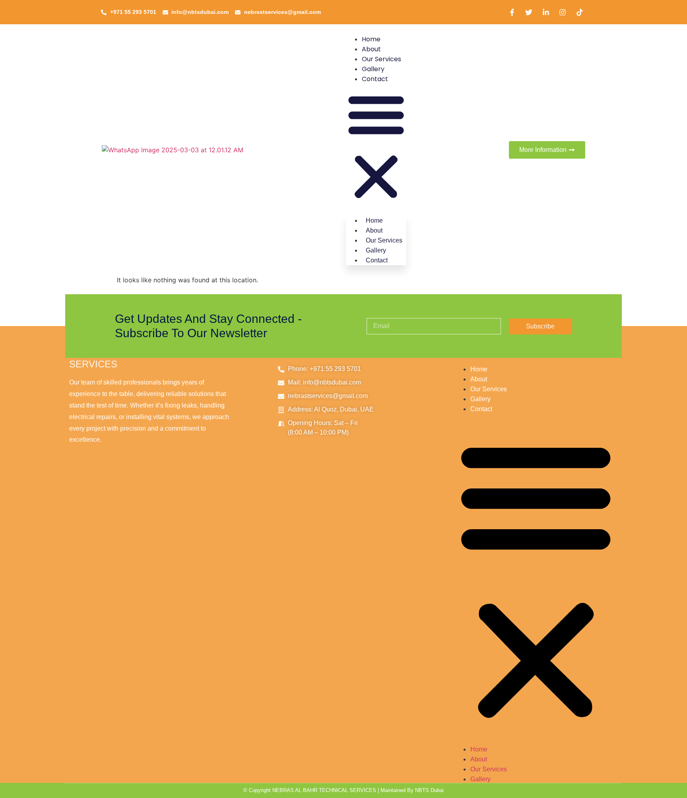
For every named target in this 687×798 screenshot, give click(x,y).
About (371, 49)
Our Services (381, 59)
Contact (375, 78)
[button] (376, 147)
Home (371, 39)
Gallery (373, 69)
